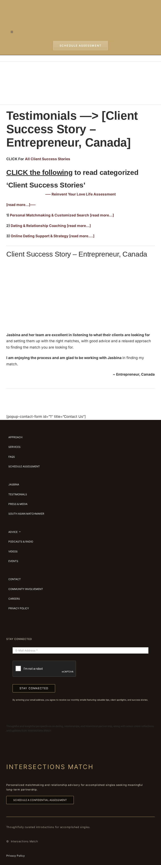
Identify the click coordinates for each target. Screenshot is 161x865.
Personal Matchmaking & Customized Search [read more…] (62, 215)
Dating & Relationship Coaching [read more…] (51, 226)
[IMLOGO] (80, 6)
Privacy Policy (15, 855)
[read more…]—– (21, 205)
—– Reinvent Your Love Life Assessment (80, 194)
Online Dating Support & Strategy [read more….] (52, 236)
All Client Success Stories (47, 159)
